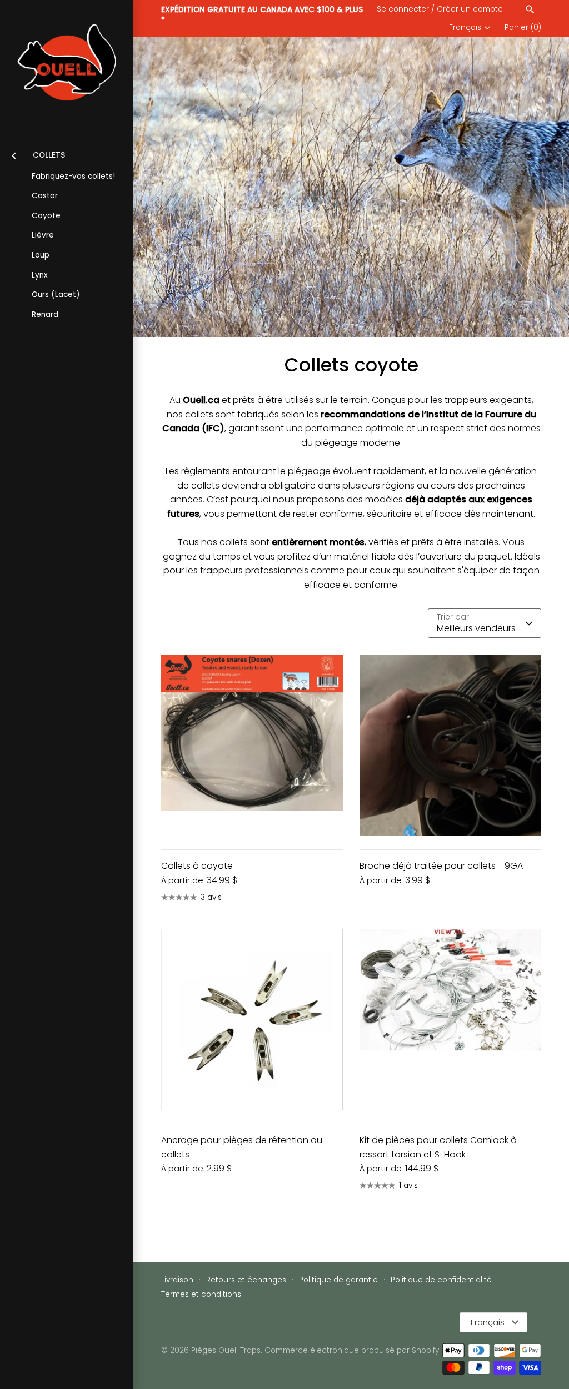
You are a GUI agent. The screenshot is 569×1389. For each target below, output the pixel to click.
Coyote (46, 215)
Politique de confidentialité (441, 1280)
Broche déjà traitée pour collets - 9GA (441, 865)
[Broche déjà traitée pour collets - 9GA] (450, 745)
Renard (45, 314)
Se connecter (403, 9)
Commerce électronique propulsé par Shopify (351, 1350)
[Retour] (14, 154)
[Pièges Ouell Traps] (66, 66)
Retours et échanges (246, 1280)
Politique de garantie (338, 1280)
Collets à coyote (197, 865)
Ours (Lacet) (56, 294)
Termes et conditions (201, 1294)
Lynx (40, 275)
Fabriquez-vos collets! (73, 176)
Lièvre (43, 235)
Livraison (177, 1280)
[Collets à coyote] (252, 745)
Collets (49, 155)
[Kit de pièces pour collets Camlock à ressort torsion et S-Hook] (450, 1019)
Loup (40, 255)
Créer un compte (470, 9)
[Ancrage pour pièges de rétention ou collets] (252, 1019)
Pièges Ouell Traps (226, 1350)
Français (465, 27)
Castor (45, 195)
